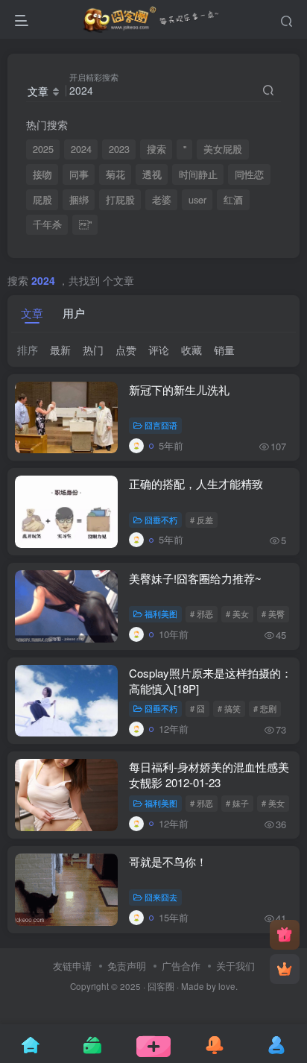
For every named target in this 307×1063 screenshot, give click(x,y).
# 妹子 (237, 803)
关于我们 (235, 966)
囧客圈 (161, 986)
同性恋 (249, 174)
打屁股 (120, 199)
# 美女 (237, 613)
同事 (79, 174)
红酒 (233, 199)
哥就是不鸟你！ (168, 861)
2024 (81, 149)
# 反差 (201, 520)
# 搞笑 (229, 708)
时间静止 (198, 174)
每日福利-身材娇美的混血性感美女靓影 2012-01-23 (209, 774)
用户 (74, 312)
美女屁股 (222, 149)
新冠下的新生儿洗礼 (179, 389)
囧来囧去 (161, 897)
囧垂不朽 (161, 520)
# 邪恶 (201, 613)
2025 (43, 149)
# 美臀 (273, 613)
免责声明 (126, 966)
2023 (119, 149)
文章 (32, 312)
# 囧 (197, 708)
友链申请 (72, 966)
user (197, 199)
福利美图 (161, 613)
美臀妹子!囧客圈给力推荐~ (195, 578)
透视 (152, 174)
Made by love (208, 986)
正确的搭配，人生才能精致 (196, 483)
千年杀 (47, 224)
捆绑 (79, 199)
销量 (224, 349)
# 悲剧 (264, 708)
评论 (158, 349)
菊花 (115, 174)
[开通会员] (285, 969)
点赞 (125, 349)
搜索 (156, 149)
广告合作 (181, 966)
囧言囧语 (161, 425)
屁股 (42, 199)
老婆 (161, 199)
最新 (60, 349)
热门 (93, 349)
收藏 (191, 349)
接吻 (42, 174)
